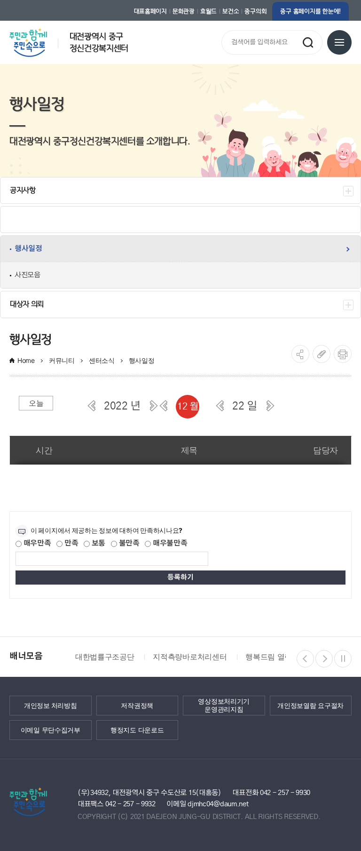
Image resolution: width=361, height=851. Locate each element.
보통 (97, 543)
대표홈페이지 (150, 11)
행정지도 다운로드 (137, 729)
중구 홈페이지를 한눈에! (310, 11)
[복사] (321, 354)
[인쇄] (343, 354)
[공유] (300, 354)
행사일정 (142, 360)
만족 (70, 543)
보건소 (230, 11)
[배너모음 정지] (343, 658)
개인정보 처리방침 (50, 705)
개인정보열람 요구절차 (310, 705)
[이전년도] (91, 405)
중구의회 (255, 11)
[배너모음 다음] (324, 658)
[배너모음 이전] (305, 658)
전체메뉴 (339, 42)
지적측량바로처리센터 (190, 656)
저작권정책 (137, 705)
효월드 (208, 11)
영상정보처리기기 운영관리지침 (224, 705)
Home (26, 360)
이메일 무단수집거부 (50, 729)
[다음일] (270, 405)
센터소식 (102, 360)
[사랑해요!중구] (38, 39)
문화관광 (184, 11)
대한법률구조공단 (104, 656)
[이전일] (220, 405)
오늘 (36, 403)
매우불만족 (169, 543)
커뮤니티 (62, 360)
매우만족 (36, 543)
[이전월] (163, 405)
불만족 (128, 543)
